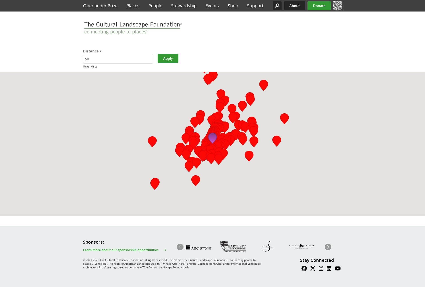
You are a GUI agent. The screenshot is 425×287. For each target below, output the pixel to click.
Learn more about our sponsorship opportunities (120, 250)
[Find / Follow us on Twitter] (312, 269)
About (294, 5)
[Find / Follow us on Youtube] (338, 269)
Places (132, 6)
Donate (319, 5)
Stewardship (184, 6)
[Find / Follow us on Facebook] (304, 269)
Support (255, 6)
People (155, 6)
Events (212, 6)
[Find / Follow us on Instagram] (321, 269)
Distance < (92, 51)
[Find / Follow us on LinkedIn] (329, 269)
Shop (233, 6)
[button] (277, 5)
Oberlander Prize (100, 6)
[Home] (337, 8)
